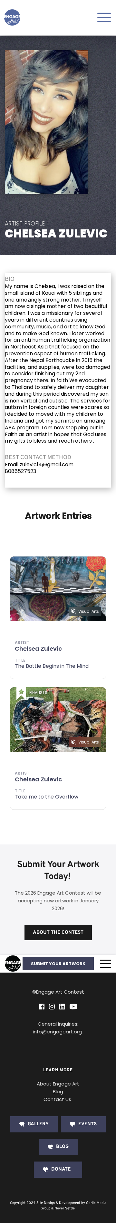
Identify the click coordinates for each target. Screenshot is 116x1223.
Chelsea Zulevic (38, 649)
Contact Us (57, 1099)
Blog (58, 1091)
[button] (105, 963)
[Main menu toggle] (104, 17)
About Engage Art (58, 1083)
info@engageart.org (58, 1031)
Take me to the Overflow (46, 796)
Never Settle (64, 1208)
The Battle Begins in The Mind (52, 666)
